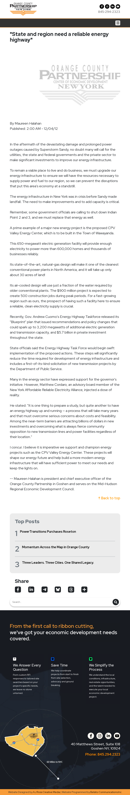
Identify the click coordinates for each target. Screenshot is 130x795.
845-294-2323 (109, 12)
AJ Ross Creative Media (46, 792)
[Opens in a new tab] (18, 590)
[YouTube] (118, 6)
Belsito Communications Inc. (106, 792)
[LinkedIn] (112, 6)
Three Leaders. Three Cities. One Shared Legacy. (58, 563)
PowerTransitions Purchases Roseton (48, 532)
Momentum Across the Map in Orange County (55, 547)
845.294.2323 (109, 754)
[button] (107, 6)
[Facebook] (102, 6)
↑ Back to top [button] (109, 498)
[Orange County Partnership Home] (23, 8)
